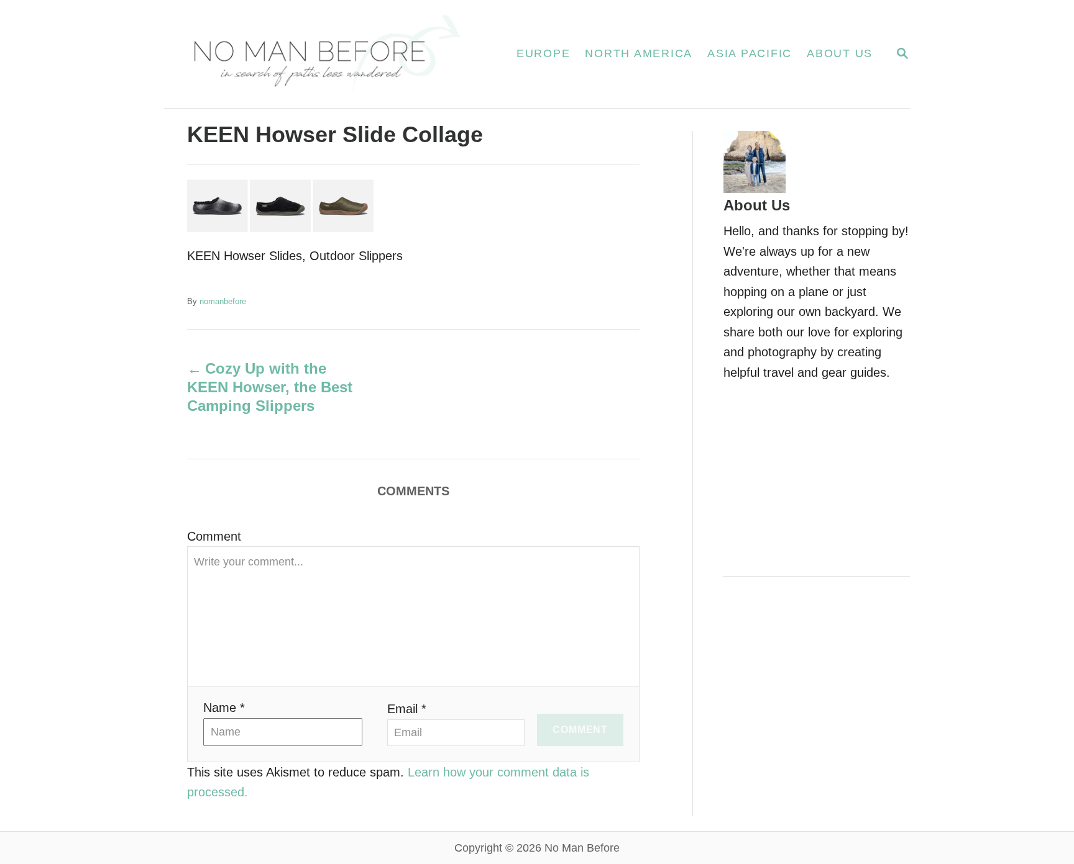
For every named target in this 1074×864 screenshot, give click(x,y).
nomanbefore (223, 301)
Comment (214, 536)
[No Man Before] (325, 54)
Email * (406, 709)
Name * (224, 707)
